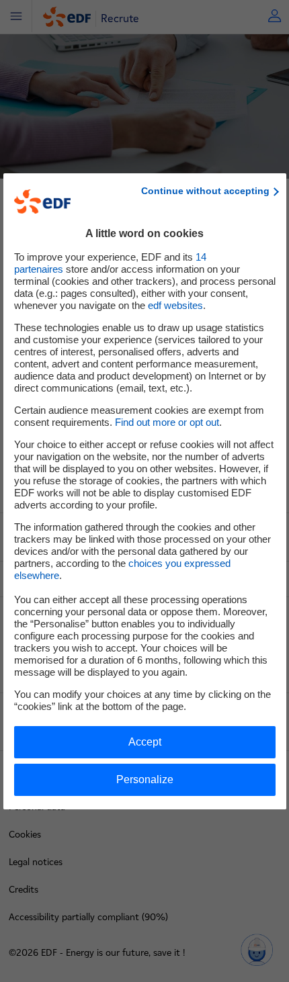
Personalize (144, 779)
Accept (144, 742)
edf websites (175, 305)
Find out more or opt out (167, 422)
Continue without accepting (205, 190)
